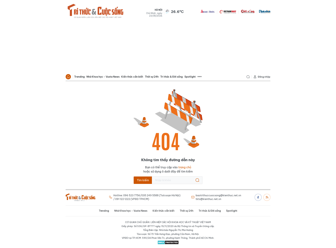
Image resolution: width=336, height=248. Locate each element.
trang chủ (184, 167)
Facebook (258, 197)
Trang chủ (68, 76)
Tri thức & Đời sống (171, 76)
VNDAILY (227, 11)
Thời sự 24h (152, 76)
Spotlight (190, 76)
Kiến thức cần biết (132, 76)
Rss (266, 197)
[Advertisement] (168, 46)
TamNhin (264, 11)
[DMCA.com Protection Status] (168, 242)
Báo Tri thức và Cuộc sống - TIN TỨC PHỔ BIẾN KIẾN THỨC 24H (95, 11)
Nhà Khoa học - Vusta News (103, 76)
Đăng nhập (264, 76)
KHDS (208, 11)
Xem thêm (199, 77)
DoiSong (248, 11)
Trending (79, 76)
